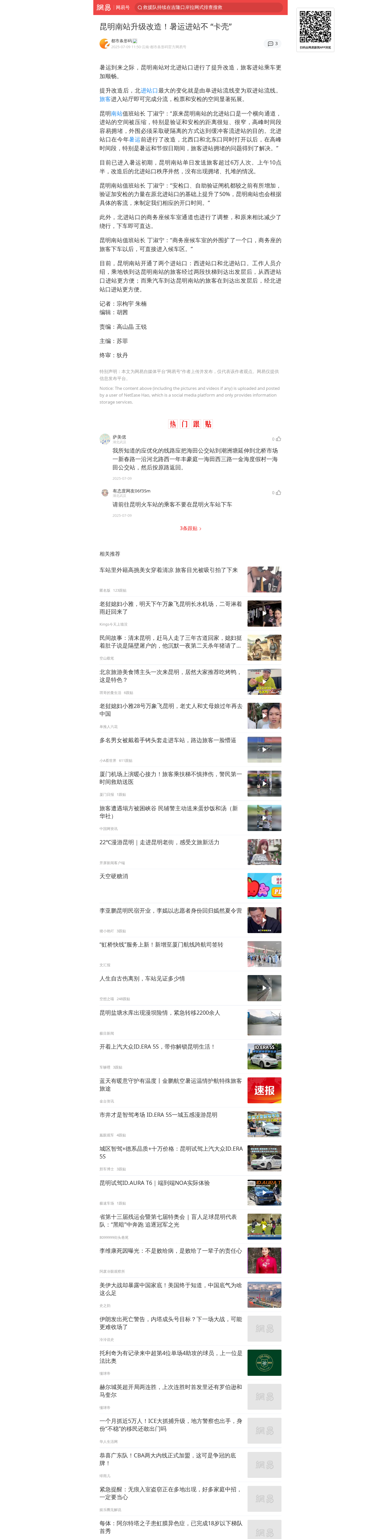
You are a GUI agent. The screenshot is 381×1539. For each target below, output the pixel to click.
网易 (103, 7)
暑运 (134, 139)
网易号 (123, 7)
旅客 (105, 99)
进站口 (149, 90)
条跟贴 (189, 528)
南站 (116, 113)
